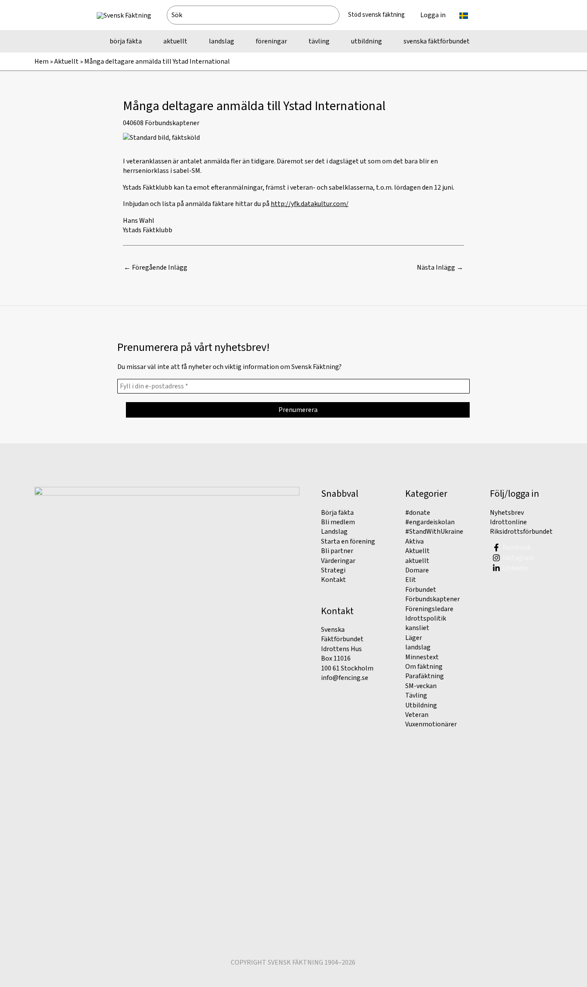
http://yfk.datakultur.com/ (310, 204)
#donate (417, 512)
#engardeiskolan (430, 522)
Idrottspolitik (425, 618)
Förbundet (420, 589)
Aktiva (414, 541)
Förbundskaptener (172, 123)
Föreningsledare (429, 609)
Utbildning (421, 705)
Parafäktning (424, 676)
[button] (472, 15)
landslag (418, 647)
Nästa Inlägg (440, 267)
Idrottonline (508, 522)
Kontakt (333, 579)
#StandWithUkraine (434, 531)
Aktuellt (66, 61)
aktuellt (417, 561)
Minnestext (422, 657)
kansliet (417, 628)
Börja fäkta (337, 512)
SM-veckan (421, 686)
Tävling (416, 695)
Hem (41, 61)
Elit (410, 579)
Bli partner (337, 551)
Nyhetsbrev (507, 512)
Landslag (334, 531)
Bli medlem (338, 522)
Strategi (333, 570)
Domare (417, 570)
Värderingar (338, 561)
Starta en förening (348, 541)
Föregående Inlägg (155, 267)
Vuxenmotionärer (431, 724)
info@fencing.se (344, 678)
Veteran (416, 714)
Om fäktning (424, 666)
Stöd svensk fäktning (376, 14)
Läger (413, 638)
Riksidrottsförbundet (521, 531)
